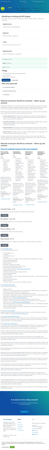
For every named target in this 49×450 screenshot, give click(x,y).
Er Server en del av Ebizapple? (9, 310)
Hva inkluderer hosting (7, 248)
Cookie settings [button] (5, 447)
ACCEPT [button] (12, 447)
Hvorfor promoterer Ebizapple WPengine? (11, 316)
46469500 (24, 1)
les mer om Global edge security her (20, 297)
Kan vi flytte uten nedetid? (9, 87)
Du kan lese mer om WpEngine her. (21, 313)
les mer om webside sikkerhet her (23, 268)
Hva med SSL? (6, 94)
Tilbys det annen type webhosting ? (10, 323)
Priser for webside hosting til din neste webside (19, 149)
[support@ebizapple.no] (33, 1)
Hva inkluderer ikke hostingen (9, 284)
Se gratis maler (15, 80)
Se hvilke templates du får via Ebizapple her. (22, 302)
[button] (24, 249)
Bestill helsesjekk (6, 80)
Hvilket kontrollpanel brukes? (9, 91)
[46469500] (20, 1)
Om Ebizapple (7, 419)
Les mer (4, 215)
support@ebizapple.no (39, 1)
